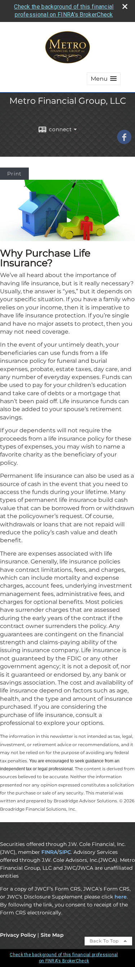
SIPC (65, 852)
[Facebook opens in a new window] (124, 141)
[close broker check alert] (125, 6)
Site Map (52, 935)
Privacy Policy (18, 935)
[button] (104, 78)
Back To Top (105, 941)
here (120, 897)
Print (14, 173)
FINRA (49, 852)
